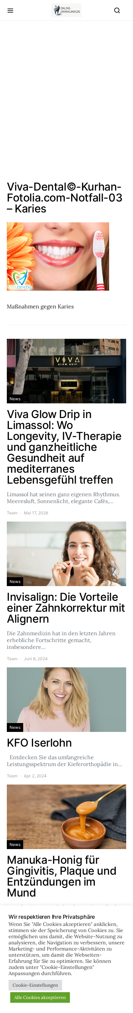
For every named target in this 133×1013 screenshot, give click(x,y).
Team (12, 512)
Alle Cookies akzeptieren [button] (40, 997)
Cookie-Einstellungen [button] (35, 985)
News (15, 398)
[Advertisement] (66, 101)
